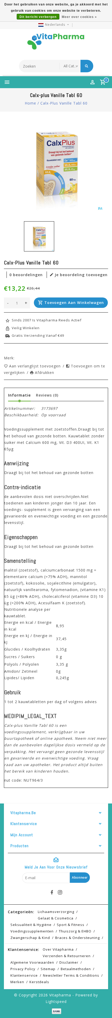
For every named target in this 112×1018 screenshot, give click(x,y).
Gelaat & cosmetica (55, 918)
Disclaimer (68, 962)
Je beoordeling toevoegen (81, 274)
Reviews (47, 395)
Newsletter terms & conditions (71, 975)
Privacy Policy (22, 969)
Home (30, 103)
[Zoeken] (86, 66)
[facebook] (52, 892)
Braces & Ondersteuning (77, 937)
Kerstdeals (39, 982)
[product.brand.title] (16, 358)
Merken (17, 982)
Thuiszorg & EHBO (75, 931)
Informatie (19, 395)
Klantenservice (24, 975)
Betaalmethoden (76, 969)
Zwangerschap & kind (30, 937)
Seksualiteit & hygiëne (31, 924)
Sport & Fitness (70, 924)
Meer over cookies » (79, 17)
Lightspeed (56, 1001)
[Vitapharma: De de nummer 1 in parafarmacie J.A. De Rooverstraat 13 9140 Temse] (56, 43)
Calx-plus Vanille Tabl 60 (64, 103)
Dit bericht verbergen (38, 17)
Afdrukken (44, 372)
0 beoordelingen (26, 274)
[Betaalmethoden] (56, 1010)
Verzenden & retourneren (67, 956)
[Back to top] (101, 1005)
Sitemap (48, 969)
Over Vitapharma (58, 949)
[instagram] (60, 892)
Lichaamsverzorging (56, 911)
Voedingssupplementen (32, 931)
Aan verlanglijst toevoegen (35, 366)
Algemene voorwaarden (32, 962)
